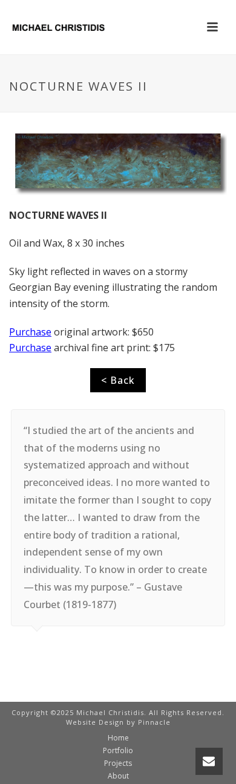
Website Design (95, 722)
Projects (118, 763)
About (118, 776)
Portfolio (118, 751)
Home (118, 738)
